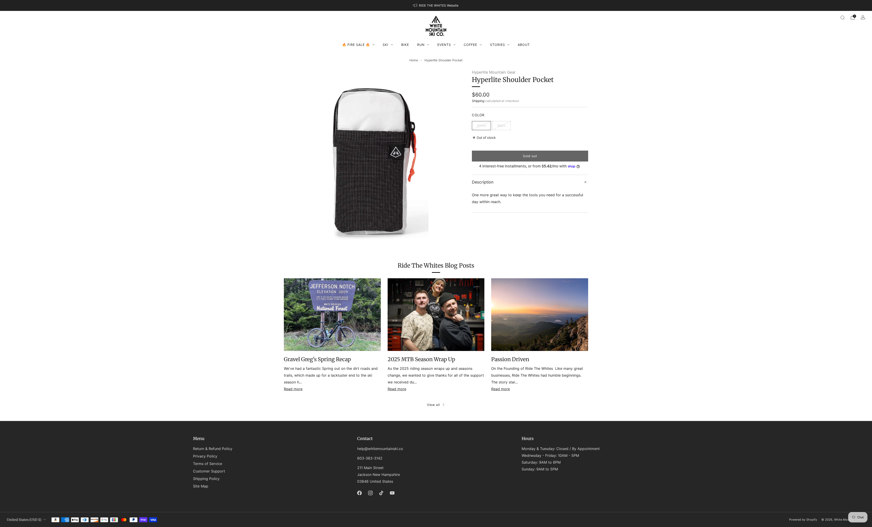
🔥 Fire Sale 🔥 (356, 45)
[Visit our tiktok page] (381, 492)
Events (444, 45)
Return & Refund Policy (212, 448)
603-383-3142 (369, 458)
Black (501, 125)
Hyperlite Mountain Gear (493, 72)
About (524, 45)
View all (433, 405)
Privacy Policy (205, 456)
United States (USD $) (24, 520)
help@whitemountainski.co (380, 448)
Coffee (470, 45)
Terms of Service (207, 463)
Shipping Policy (206, 478)
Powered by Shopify (803, 519)
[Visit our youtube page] (392, 492)
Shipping (478, 101)
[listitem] (436, 5)
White (481, 125)
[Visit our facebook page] (359, 492)
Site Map (200, 486)
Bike (405, 45)
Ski (385, 45)
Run (421, 45)
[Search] (842, 17)
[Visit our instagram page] (370, 492)
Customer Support (209, 471)
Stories (497, 45)
